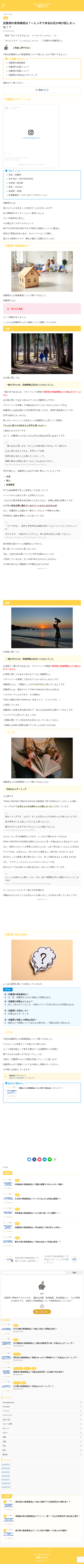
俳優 (6, 1167)
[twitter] (29, 1159)
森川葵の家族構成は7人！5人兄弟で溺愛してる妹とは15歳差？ (41, 1530)
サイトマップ (34, 1550)
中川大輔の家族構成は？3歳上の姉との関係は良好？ (35, 1329)
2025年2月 (6, 1476)
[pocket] (39, 1159)
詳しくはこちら (42, 1312)
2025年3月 (6, 1472)
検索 (74, 1273)
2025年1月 (6, 1479)
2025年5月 (6, 1464)
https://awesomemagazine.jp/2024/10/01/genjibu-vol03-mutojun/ (26, 464)
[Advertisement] (42, 583)
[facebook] (34, 1159)
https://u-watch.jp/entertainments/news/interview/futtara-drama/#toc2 (28, 883)
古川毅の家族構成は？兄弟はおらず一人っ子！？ (33, 1386)
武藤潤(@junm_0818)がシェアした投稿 (31, 164)
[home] (42, 1306)
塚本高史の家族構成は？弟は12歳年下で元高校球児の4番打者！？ (42, 1502)
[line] (50, 1159)
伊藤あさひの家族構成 (16, 1078)
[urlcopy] (55, 1159)
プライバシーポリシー (47, 1550)
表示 (46, 90)
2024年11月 (6, 1487)
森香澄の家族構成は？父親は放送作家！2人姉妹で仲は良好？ (38, 1372)
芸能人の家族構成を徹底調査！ (42, 1554)
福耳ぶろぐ (43, 6)
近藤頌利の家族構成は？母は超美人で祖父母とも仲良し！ (39, 1227)
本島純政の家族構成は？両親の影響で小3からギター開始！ (39, 1184)
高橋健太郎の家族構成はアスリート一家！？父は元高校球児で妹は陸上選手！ (47, 1516)
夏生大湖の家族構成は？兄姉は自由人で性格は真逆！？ (38, 1242)
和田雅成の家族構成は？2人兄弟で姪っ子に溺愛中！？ (37, 1213)
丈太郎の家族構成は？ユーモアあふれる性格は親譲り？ (38, 1199)
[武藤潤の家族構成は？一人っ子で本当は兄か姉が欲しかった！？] (45, 1159)
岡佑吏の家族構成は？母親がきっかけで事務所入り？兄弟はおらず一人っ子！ (45, 1357)
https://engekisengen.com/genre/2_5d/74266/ (20, 830)
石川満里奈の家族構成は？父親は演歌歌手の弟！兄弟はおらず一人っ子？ (43, 1343)
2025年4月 (6, 1468)
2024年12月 (6, 1483)
